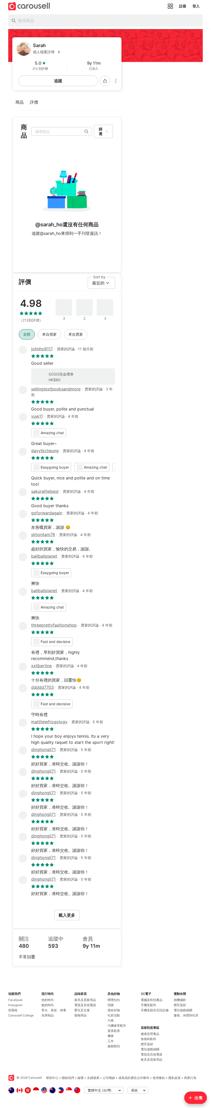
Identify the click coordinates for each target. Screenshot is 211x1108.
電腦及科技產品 (151, 1000)
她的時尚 (47, 1005)
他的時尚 (47, 1000)
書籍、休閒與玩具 (186, 1015)
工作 (111, 1041)
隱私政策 (174, 1078)
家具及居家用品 (85, 1000)
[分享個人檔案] (105, 81)
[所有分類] (170, 6)
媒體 (80, 1078)
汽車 (111, 1020)
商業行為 (190, 1078)
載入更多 (67, 915)
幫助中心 (52, 1078)
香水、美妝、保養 (53, 1010)
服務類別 (114, 1046)
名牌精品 (47, 1015)
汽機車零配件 (117, 1025)
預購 (111, 1005)
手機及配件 (148, 1005)
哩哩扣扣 (114, 1000)
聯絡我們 (68, 1078)
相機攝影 (180, 1000)
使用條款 (159, 1078)
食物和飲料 (148, 1039)
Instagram (15, 1005)
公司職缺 (109, 1078)
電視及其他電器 (85, 1005)
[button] (75, 52)
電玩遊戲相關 (150, 1049)
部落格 (12, 1010)
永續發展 (93, 1078)
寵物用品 (80, 1015)
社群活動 (114, 1015)
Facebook (15, 1000)
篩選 (100, 131)
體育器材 (147, 1044)
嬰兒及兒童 (82, 1010)
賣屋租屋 (114, 1031)
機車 (111, 1036)
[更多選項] (115, 80)
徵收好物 (114, 1010)
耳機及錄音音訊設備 (155, 1010)
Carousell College (21, 1015)
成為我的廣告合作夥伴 (133, 1078)
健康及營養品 (150, 1034)
